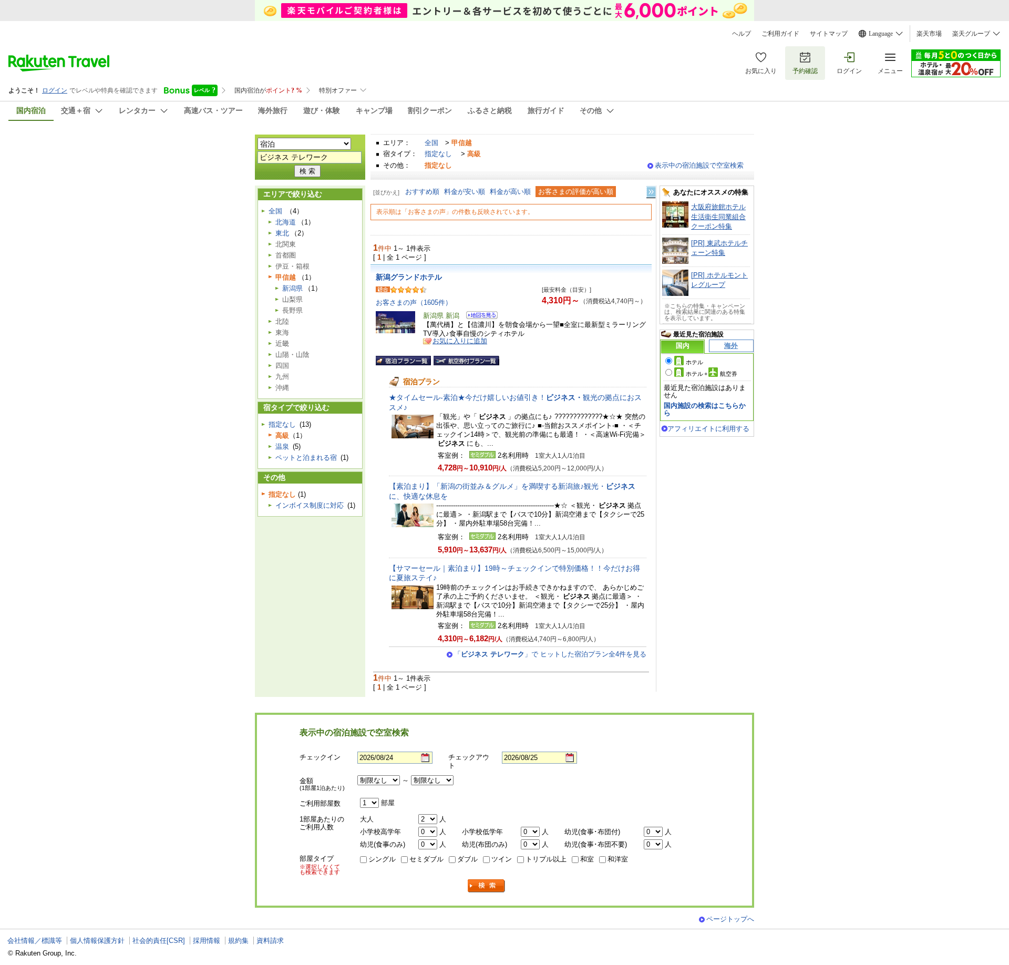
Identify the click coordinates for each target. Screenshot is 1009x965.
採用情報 (206, 941)
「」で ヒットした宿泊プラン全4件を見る (550, 654)
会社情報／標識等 (34, 941)
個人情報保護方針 (97, 941)
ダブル (467, 859)
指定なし (438, 154)
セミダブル (426, 859)
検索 (487, 885)
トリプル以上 (546, 859)
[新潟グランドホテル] (478, 317)
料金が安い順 (464, 192)
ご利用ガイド (780, 33)
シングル (382, 859)
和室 (587, 859)
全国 (431, 143)
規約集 (238, 941)
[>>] (651, 192)
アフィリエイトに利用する (708, 429)
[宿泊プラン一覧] (403, 360)
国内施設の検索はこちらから (705, 409)
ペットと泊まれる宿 (306, 457)
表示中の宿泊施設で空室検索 (699, 165)
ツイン (501, 859)
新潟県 (292, 288)
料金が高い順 (510, 192)
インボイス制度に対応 (309, 505)
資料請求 (270, 941)
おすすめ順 (422, 192)
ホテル (694, 362)
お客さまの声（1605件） (414, 302)
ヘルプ (741, 33)
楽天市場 (929, 33)
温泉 (282, 446)
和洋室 (618, 859)
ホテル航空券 (711, 374)
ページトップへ (730, 919)
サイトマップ (829, 33)
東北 (282, 233)
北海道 (285, 222)
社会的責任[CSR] (158, 941)
